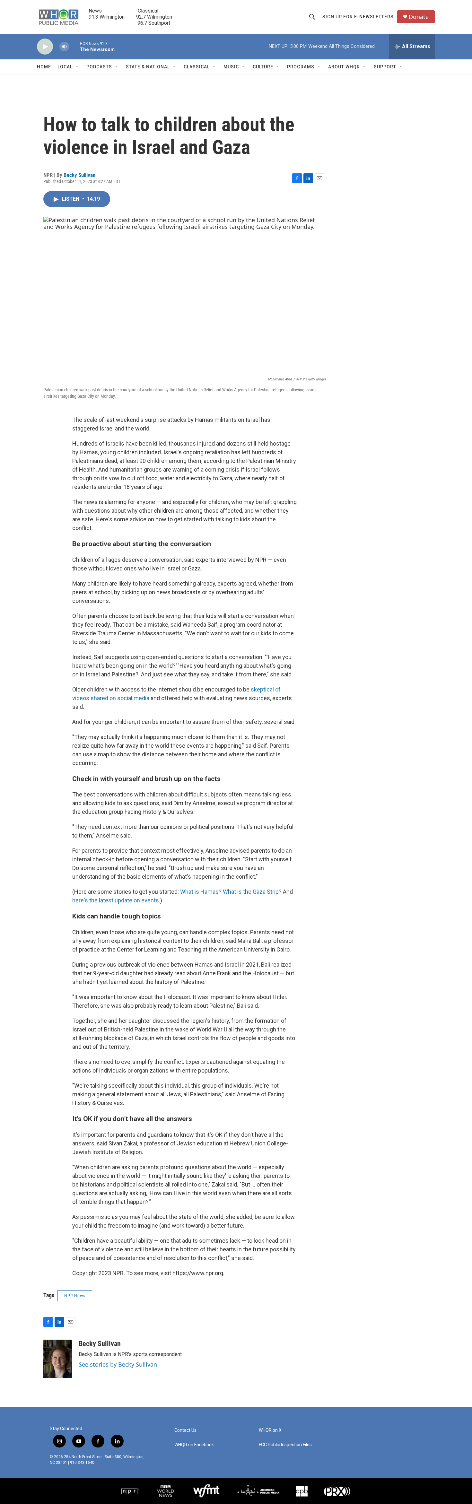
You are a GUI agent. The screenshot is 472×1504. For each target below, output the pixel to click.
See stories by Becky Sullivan (118, 1364)
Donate (419, 16)
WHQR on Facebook (194, 1444)
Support (385, 66)
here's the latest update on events (115, 900)
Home (44, 66)
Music (231, 66)
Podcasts (99, 66)
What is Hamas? (201, 891)
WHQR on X (270, 1430)
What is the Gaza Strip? (252, 891)
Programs (300, 66)
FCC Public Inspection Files (285, 1444)
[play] (45, 46)
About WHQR (344, 66)
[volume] (64, 46)
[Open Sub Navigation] (77, 66)
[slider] (74, 46)
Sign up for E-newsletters (358, 16)
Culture (263, 66)
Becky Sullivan (79, 175)
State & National (148, 66)
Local (65, 66)
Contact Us (185, 1430)
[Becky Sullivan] (57, 1359)
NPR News (74, 1295)
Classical (197, 66)
